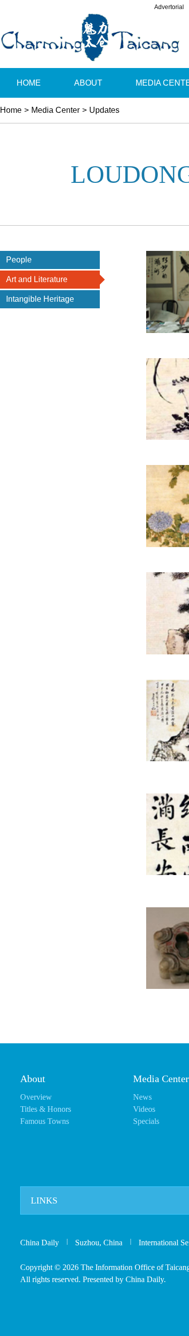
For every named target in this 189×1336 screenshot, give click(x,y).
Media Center (55, 110)
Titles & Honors (45, 1109)
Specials (146, 1121)
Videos (144, 1109)
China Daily (39, 1242)
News (142, 1097)
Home (11, 110)
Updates (104, 110)
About (32, 1078)
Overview (36, 1097)
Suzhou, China (98, 1242)
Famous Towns (44, 1121)
